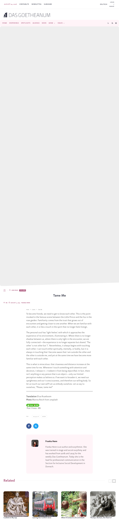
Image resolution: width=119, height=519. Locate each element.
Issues (60, 23)
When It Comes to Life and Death (72, 518)
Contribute (24, 4)
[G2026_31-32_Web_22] (45, 504)
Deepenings (14, 23)
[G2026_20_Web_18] (16, 504)
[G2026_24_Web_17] (103, 504)
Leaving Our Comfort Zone (41, 518)
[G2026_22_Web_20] (74, 504)
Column (22, 290)
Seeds (44, 23)
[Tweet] (35, 426)
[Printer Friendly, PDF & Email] (32, 405)
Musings (36, 23)
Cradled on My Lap (10, 518)
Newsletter (36, 4)
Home (4, 23)
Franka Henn (25, 303)
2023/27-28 (36, 416)
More (51, 23)
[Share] (28, 426)
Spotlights (25, 23)
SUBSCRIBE (48, 4)
